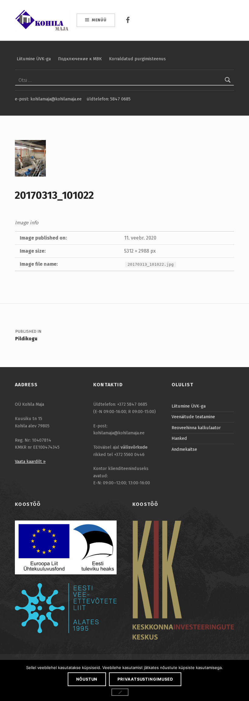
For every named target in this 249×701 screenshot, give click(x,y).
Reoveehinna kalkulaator (196, 427)
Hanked (179, 438)
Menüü (99, 20)
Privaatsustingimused (145, 679)
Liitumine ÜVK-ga (34, 58)
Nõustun (87, 679)
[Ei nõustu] (119, 692)
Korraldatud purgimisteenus (137, 58)
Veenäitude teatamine (193, 416)
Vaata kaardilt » (30, 461)
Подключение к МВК (80, 58)
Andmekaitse (184, 449)
